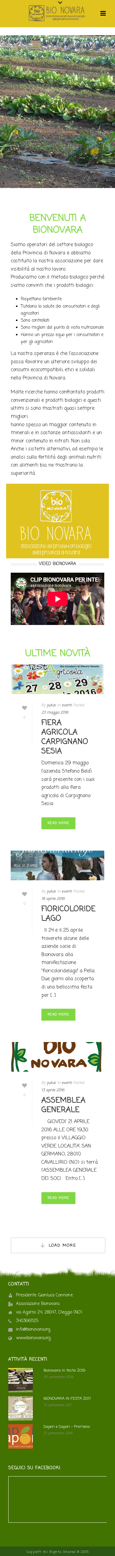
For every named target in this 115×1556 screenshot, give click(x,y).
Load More (62, 1245)
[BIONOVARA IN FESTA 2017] (20, 1408)
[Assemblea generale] (57, 1057)
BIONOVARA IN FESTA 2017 (67, 1399)
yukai (51, 705)
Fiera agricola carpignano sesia (64, 737)
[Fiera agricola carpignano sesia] (57, 679)
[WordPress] (57, 13)
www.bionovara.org (33, 1338)
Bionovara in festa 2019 (64, 1370)
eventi (67, 705)
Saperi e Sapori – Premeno (67, 1427)
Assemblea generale (63, 1105)
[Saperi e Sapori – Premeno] (20, 1436)
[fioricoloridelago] (57, 865)
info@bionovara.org (33, 1329)
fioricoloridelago (68, 914)
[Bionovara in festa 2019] (20, 1380)
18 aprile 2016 (53, 899)
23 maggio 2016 (54, 712)
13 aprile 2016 (52, 1090)
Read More (58, 823)
